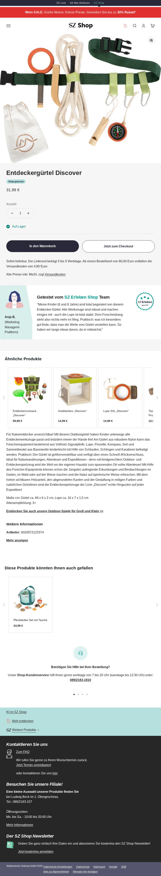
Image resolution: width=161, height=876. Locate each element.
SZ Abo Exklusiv (80, 3)
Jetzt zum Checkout (118, 246)
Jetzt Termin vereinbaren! (33, 765)
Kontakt (113, 866)
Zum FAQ (22, 751)
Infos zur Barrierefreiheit (56, 871)
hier (55, 773)
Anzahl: (11, 204)
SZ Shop (99, 3)
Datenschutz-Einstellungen (57, 866)
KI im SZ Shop (16, 712)
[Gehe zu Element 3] (82, 694)
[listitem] (30, 398)
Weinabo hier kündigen (85, 871)
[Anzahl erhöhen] (28, 213)
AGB (123, 866)
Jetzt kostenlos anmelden (35, 851)
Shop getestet (16, 181)
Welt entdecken (23, 721)
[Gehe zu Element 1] (74, 694)
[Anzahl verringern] (12, 213)
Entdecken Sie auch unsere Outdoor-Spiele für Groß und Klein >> (54, 511)
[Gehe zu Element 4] (87, 694)
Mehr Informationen (19, 825)
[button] (4, 398)
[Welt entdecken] (8, 721)
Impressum (99, 866)
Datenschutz (83, 866)
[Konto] (143, 26)
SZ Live (61, 3)
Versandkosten (55, 274)
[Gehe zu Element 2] (78, 694)
